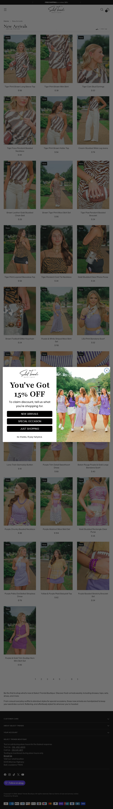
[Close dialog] (106, 370)
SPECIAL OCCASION (29, 421)
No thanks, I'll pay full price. (29, 437)
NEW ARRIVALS (29, 414)
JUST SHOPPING (29, 428)
